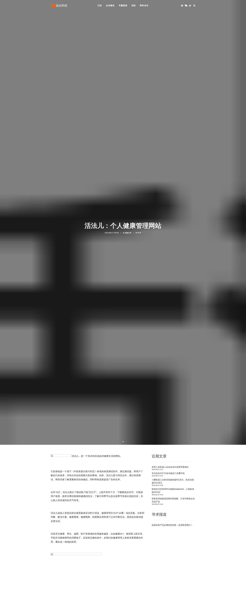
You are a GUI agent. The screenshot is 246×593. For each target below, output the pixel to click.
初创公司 (128, 233)
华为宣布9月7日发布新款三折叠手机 (168, 473)
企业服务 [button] (110, 5)
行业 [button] (100, 5)
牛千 (139, 233)
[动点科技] (59, 5)
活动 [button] (133, 5)
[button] (182, 5)
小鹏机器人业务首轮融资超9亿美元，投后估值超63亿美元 (173, 481)
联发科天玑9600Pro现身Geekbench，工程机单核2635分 (173, 490)
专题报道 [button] (123, 5)
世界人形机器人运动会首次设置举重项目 (170, 467)
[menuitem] (100, 5)
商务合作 (144, 5)
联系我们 (186, 525)
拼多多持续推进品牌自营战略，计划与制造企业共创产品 (173, 500)
